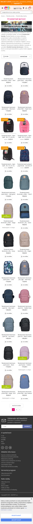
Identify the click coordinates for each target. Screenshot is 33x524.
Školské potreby (10, 16)
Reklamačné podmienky (7, 459)
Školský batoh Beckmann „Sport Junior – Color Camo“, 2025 (8, 278)
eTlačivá (3, 484)
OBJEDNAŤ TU (18, 3)
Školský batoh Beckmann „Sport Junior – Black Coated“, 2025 (8, 364)
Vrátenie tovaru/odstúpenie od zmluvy (11, 460)
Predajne (3, 437)
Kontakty (3, 439)
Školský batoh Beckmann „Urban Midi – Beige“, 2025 (8, 392)
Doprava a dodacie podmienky (8, 455)
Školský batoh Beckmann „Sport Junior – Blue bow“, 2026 (8, 108)
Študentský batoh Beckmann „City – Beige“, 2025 (24, 250)
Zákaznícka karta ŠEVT (6, 473)
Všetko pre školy (5, 487)
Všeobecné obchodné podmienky (9, 457)
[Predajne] (23, 8)
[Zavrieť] (31, 499)
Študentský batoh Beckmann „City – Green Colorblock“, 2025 (24, 222)
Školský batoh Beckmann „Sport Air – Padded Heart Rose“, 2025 (25, 307)
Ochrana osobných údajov (7, 462)
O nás (2, 435)
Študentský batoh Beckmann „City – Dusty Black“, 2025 (8, 250)
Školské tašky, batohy (21, 16)
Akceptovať (16, 520)
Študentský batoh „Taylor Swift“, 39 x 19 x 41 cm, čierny (8, 165)
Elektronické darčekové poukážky (9, 466)
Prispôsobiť (16, 515)
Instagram (2, 447)
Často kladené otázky (6, 464)
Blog (2, 441)
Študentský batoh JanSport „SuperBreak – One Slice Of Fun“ (24, 165)
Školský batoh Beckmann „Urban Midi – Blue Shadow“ (24, 392)
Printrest (10, 447)
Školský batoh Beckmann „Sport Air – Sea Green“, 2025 (8, 335)
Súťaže (3, 443)
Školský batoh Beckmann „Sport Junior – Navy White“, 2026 (24, 79)
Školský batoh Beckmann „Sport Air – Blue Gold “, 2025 (8, 307)
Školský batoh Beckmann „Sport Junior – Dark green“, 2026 (8, 193)
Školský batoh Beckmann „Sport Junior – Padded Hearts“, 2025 (24, 364)
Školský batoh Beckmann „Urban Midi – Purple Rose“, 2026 (24, 108)
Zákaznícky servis (5, 482)
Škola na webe (4, 485)
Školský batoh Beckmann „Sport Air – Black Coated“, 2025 (24, 335)
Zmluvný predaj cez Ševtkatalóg (9, 489)
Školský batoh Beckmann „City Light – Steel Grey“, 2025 (24, 278)
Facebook (6, 447)
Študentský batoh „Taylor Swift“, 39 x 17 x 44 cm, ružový (24, 136)
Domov (3, 16)
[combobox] (16, 12)
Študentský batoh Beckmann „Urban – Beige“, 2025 (8, 222)
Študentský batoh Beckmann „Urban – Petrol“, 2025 (24, 193)
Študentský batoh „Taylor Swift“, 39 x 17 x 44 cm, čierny (8, 136)
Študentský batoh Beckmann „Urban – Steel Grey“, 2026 (8, 79)
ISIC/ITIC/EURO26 (5, 475)
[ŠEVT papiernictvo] (7, 8)
